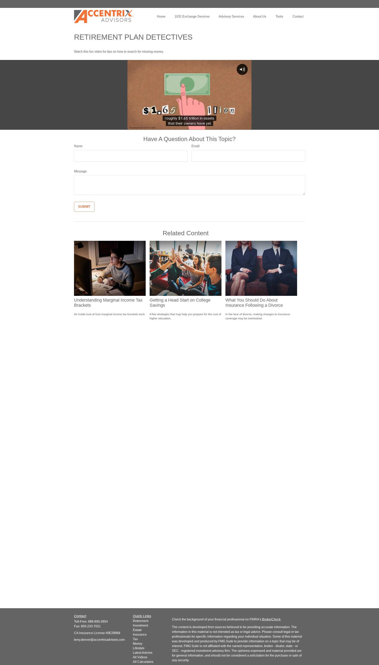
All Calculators (143, 661)
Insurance (140, 634)
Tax (135, 639)
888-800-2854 (98, 621)
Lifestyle (138, 648)
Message (80, 171)
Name (78, 146)
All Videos (140, 657)
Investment (140, 625)
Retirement (140, 621)
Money (137, 643)
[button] (161, 16)
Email (195, 146)
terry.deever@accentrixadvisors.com (99, 639)
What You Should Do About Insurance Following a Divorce (254, 303)
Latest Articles (142, 652)
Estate (137, 630)
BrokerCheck (271, 619)
